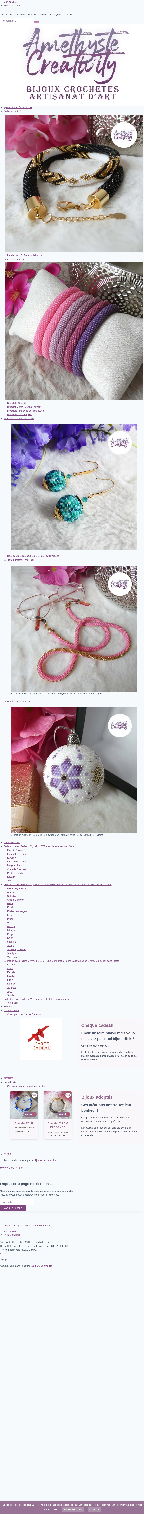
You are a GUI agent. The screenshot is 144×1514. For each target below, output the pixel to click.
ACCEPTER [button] (94, 1509)
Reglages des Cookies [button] (73, 1509)
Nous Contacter (12, 5)
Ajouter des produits (45, 1160)
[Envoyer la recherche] (36, 22)
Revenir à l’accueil (13, 1208)
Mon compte (10, 2)
